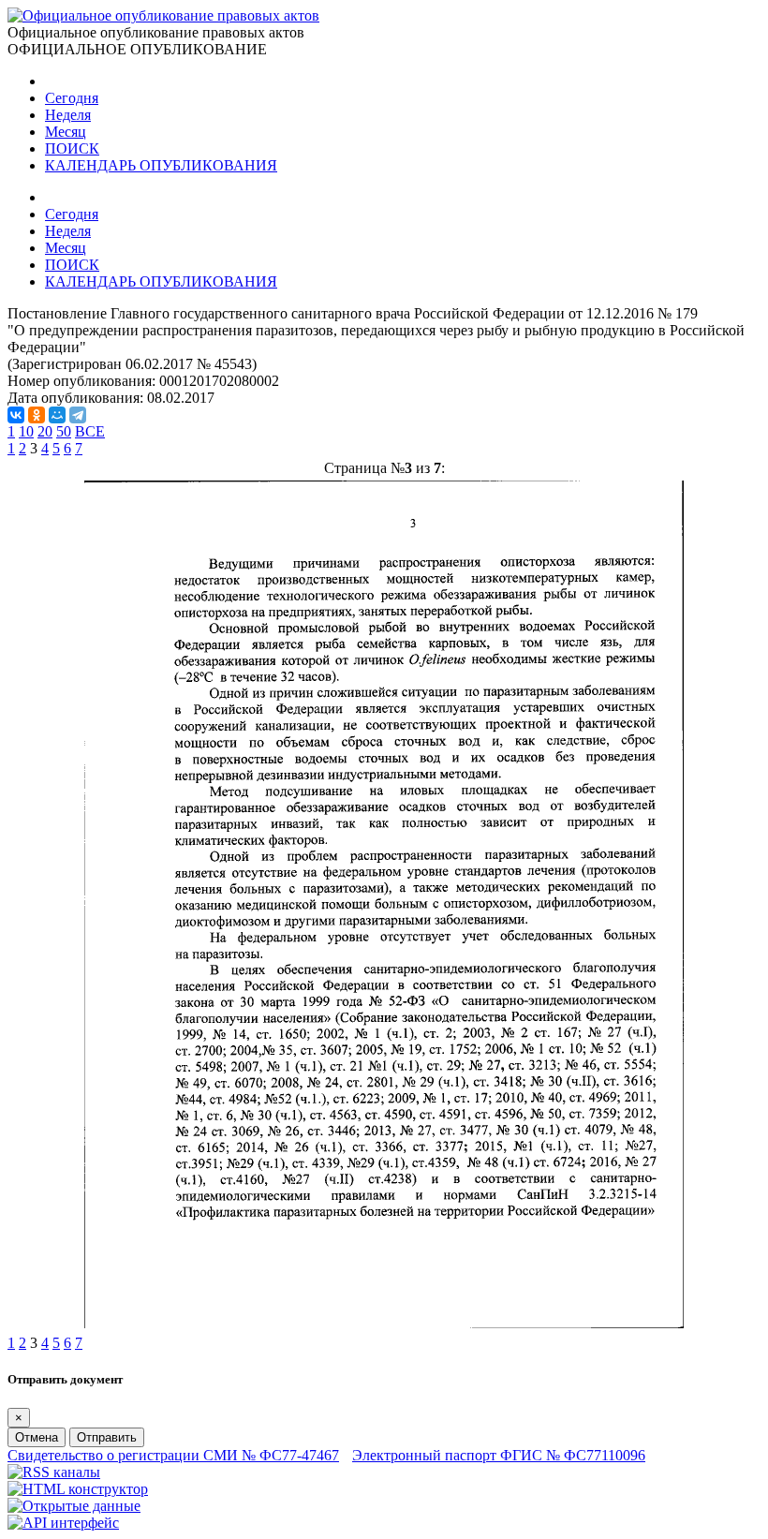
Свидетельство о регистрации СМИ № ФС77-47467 (173, 1455)
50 (63, 431)
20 (44, 431)
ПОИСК (72, 148)
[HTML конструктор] (77, 1489)
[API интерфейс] (63, 1523)
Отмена (36, 1437)
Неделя (68, 115)
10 (26, 431)
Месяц (65, 132)
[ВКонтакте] (15, 415)
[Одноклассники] (36, 415)
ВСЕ (90, 431)
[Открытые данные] (73, 1506)
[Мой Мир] (57, 415)
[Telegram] (77, 415)
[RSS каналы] (53, 1472)
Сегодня (71, 98)
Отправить (107, 1437)
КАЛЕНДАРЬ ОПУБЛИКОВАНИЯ (161, 165)
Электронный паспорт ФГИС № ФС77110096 (498, 1455)
